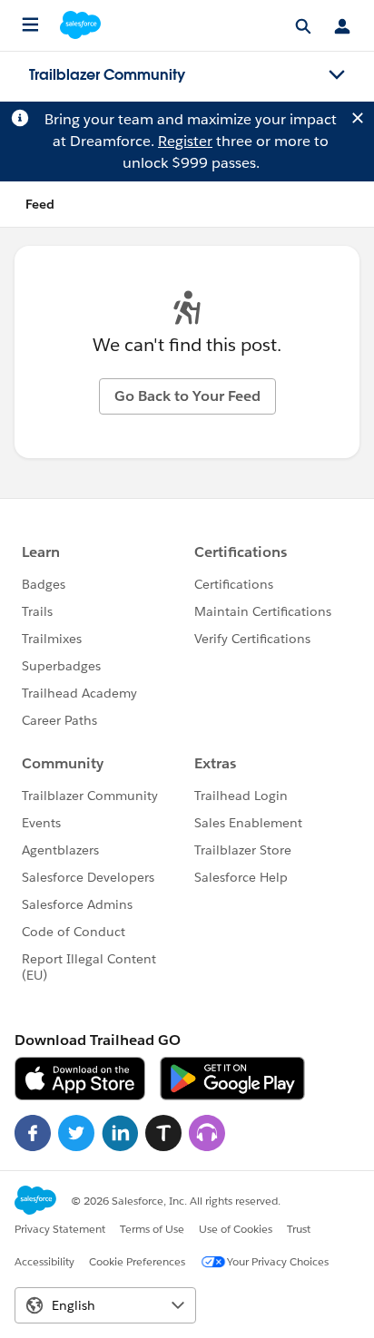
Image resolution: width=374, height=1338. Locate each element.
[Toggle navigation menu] (337, 75)
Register (185, 141)
